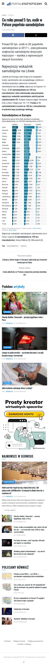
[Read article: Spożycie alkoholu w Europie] (7, 621)
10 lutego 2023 (20, 579)
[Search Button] (46, 4)
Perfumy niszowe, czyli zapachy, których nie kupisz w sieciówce (29, 541)
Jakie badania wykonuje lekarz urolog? (17, 388)
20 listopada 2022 (21, 622)
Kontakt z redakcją (24, 644)
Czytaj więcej (11, 509)
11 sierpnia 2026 (20, 535)
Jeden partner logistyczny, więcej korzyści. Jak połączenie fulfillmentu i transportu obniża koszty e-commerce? (23, 490)
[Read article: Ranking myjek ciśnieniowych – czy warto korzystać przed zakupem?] (7, 553)
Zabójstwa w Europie (21, 609)
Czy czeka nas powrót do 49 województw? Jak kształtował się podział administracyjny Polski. (30, 587)
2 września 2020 (20, 612)
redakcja (9, 323)
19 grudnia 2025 (20, 359)
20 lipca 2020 (19, 593)
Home (4, 15)
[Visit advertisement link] (24, 424)
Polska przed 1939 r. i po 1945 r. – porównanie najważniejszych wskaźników (29, 575)
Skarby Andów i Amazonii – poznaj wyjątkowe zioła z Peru (22, 318)
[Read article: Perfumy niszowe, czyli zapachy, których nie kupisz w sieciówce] (7, 542)
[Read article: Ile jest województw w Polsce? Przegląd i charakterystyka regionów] (7, 600)
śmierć (23, 246)
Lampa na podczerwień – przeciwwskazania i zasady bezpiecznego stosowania (22, 354)
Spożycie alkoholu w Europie (24, 618)
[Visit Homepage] (24, 4)
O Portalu (7, 641)
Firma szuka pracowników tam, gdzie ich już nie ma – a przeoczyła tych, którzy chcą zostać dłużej (30, 529)
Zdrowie (11, 15)
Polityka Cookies (19, 641)
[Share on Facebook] (13, 35)
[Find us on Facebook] (23, 662)
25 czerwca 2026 (20, 546)
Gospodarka (9, 482)
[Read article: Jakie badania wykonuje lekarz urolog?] (24, 374)
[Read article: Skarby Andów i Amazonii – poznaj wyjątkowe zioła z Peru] (24, 303)
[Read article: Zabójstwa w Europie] (7, 611)
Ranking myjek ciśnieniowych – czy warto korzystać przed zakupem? (29, 552)
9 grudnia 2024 (20, 603)
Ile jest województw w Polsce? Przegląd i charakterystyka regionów (29, 599)
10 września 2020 (8, 30)
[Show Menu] (3, 4)
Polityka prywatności (35, 641)
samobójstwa (12, 246)
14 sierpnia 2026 (20, 323)
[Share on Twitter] (36, 35)
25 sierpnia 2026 (20, 496)
